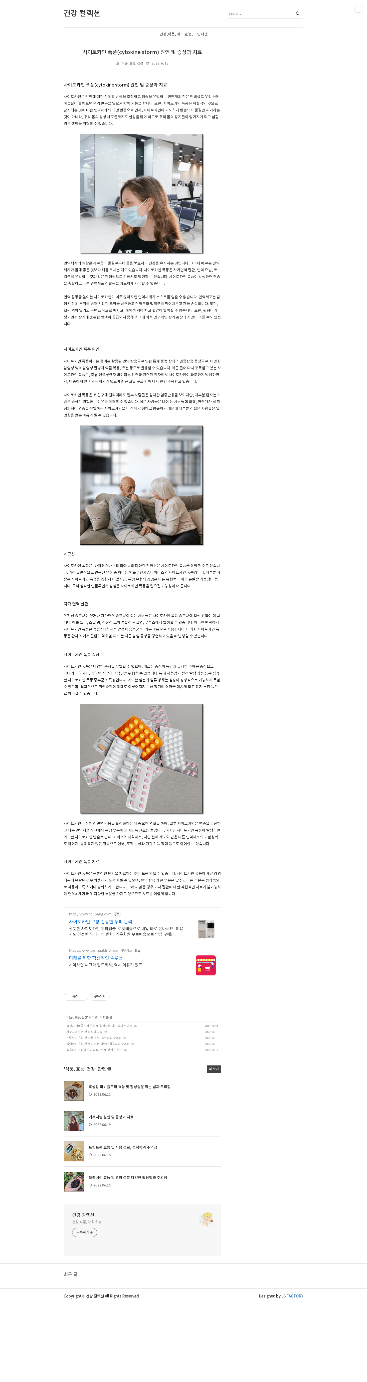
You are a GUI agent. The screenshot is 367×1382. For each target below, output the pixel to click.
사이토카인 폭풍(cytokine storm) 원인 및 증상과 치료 (142, 52)
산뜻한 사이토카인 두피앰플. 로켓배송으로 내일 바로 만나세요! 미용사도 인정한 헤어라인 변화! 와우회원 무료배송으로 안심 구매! (126, 932)
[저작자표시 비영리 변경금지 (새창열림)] (116, 997)
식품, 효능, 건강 (132, 64)
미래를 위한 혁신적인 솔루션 (96, 958)
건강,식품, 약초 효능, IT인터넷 (184, 34)
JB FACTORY (292, 1296)
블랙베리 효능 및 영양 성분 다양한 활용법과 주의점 (97, 1044)
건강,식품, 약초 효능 (86, 1222)
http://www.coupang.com (90, 914)
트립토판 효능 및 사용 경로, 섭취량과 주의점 (93, 1038)
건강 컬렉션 (83, 1215)
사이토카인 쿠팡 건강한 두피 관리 (100, 922)
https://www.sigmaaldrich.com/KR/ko (100, 951)
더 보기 (214, 1069)
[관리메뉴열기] (358, 9)
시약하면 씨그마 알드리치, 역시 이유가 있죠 (105, 965)
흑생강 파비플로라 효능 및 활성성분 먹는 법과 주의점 (99, 1026)
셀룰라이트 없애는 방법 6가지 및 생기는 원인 (94, 1050)
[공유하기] (82, 996)
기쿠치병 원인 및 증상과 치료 (84, 1032)
